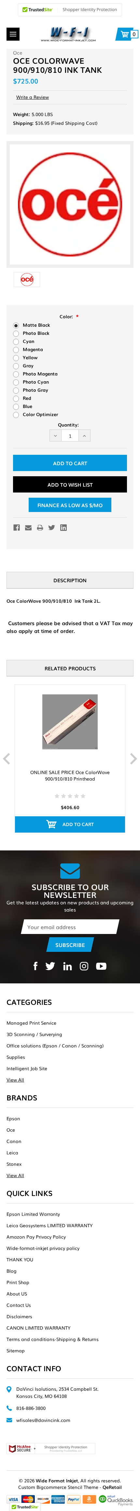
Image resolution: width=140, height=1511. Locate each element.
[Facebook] (16, 527)
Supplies (16, 1057)
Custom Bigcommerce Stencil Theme (58, 1487)
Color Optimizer (40, 414)
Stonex (14, 1164)
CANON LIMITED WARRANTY (38, 1327)
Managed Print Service (31, 1022)
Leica (12, 1152)
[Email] (28, 527)
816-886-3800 (31, 1408)
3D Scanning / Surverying (34, 1034)
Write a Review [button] (32, 97)
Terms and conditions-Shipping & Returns (53, 1339)
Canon (14, 1141)
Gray (28, 365)
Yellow (30, 357)
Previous (6, 759)
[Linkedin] (63, 527)
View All (15, 1079)
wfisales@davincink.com (43, 1420)
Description (70, 580)
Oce (11, 1129)
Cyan (28, 341)
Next (133, 759)
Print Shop (18, 1282)
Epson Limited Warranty (33, 1214)
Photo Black (36, 333)
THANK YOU (20, 1259)
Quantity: (68, 424)
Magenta (33, 349)
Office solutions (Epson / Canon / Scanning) (55, 1045)
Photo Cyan (36, 381)
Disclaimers (19, 1316)
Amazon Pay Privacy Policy (36, 1236)
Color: (67, 316)
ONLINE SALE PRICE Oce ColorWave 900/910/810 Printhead (70, 775)
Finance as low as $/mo (70, 504)
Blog (12, 1271)
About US (17, 1293)
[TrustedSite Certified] (70, 9)
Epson (13, 1118)
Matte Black (36, 325)
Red (27, 398)
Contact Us (19, 1305)
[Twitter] (51, 527)
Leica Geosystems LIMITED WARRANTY (49, 1225)
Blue (27, 406)
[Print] (40, 527)
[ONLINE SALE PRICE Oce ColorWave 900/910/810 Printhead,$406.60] (70, 721)
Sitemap (16, 1350)
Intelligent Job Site (27, 1068)
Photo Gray (35, 390)
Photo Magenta (40, 373)
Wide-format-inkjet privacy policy (43, 1248)
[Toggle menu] (13, 34)
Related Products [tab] (70, 668)
